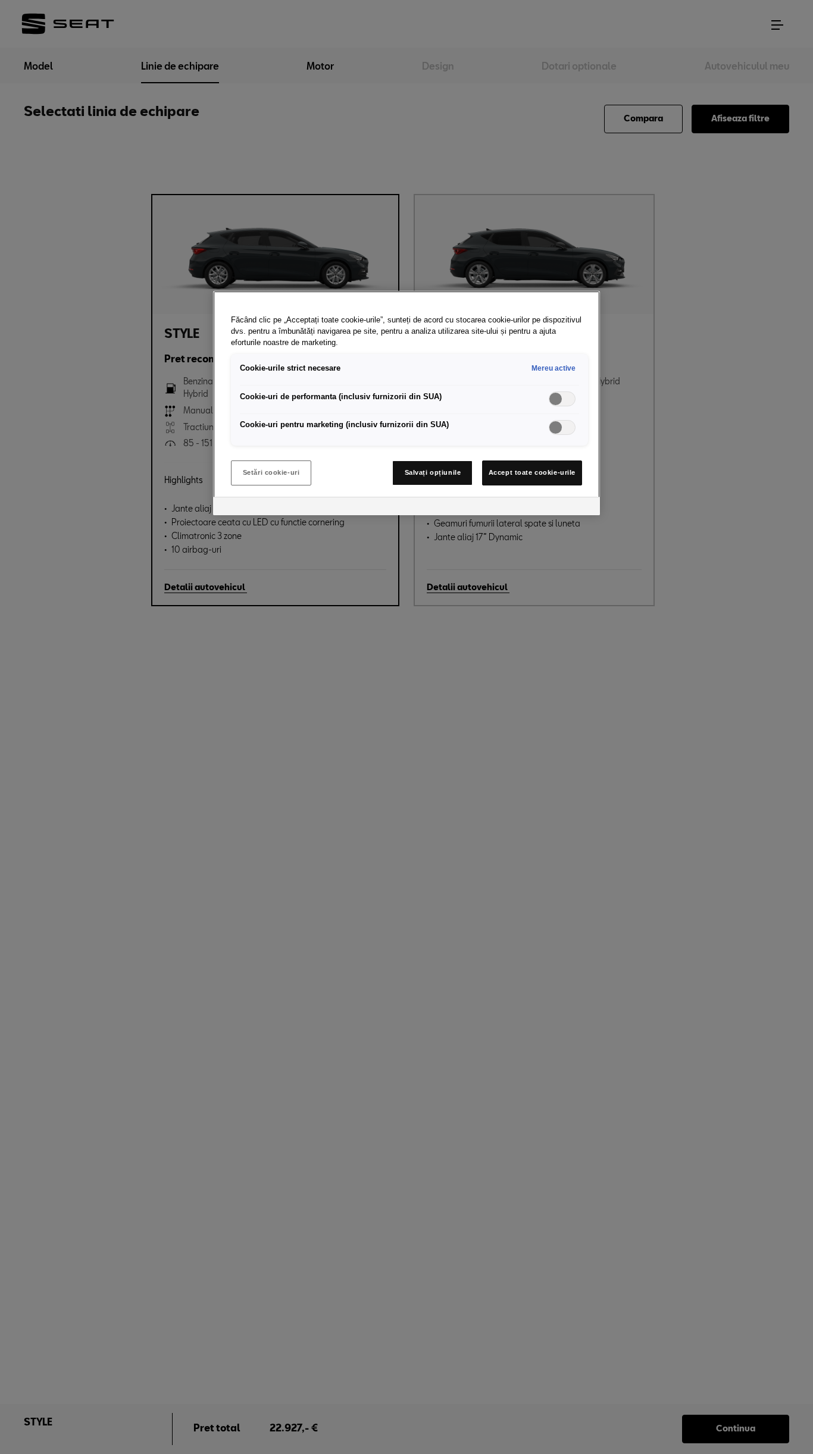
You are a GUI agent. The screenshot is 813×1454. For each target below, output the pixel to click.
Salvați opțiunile (433, 472)
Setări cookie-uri (271, 472)
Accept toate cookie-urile (532, 472)
